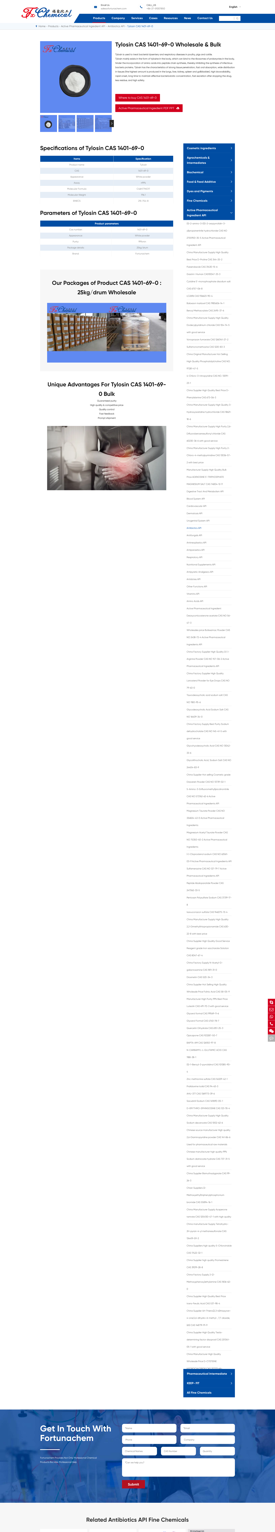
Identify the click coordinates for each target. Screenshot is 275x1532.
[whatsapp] (271, 1016)
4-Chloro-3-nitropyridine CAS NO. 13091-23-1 (208, 379)
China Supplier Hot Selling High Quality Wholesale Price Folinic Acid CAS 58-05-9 (208, 988)
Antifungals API (194, 535)
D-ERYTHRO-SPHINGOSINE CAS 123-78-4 (208, 1108)
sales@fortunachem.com (114, 8)
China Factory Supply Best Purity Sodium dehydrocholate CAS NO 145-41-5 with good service (208, 731)
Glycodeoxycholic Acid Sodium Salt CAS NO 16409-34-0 (207, 713)
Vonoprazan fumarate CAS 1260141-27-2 (207, 339)
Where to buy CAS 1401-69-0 (138, 97)
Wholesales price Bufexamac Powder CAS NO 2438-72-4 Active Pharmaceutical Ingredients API (208, 637)
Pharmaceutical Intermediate (207, 1373)
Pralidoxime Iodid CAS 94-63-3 (202, 1086)
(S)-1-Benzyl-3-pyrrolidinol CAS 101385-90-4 (209, 1068)
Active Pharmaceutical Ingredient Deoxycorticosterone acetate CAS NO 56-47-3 (209, 615)
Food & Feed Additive (201, 181)
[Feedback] (271, 1038)
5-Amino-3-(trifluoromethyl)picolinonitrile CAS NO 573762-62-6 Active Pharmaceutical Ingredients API (208, 796)
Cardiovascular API (196, 506)
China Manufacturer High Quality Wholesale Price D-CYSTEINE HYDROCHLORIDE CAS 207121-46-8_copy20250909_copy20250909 (204, 1365)
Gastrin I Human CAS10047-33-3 (203, 274)
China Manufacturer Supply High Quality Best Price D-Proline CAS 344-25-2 (207, 256)
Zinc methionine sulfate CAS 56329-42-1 (207, 1079)
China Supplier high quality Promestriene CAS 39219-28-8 (207, 1264)
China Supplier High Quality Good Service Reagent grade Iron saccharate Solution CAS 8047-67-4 (208, 948)
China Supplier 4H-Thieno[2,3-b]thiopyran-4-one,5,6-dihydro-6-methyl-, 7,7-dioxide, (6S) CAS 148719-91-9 (209, 1317)
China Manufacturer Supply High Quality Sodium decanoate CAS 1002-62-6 (207, 1119)
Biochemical (195, 172)
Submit (133, 1484)
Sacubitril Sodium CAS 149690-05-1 (205, 1101)
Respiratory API (194, 557)
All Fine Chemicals (199, 1392)
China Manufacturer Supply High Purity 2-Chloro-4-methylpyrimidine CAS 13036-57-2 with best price (209, 455)
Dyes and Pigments (200, 191)
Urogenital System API (198, 520)
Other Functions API (197, 586)
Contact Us (205, 18)
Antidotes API (194, 579)
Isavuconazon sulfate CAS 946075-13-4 (207, 912)
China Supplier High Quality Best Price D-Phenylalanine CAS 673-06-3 (208, 394)
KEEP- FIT (193, 1383)
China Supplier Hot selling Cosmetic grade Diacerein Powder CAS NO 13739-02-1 (208, 778)
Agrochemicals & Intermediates (198, 160)
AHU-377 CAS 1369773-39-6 (201, 1093)
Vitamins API (193, 593)
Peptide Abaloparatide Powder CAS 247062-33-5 (205, 887)
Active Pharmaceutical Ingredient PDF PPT (149, 108)
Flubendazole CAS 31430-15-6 (202, 266)
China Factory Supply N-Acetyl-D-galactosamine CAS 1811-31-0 (205, 966)
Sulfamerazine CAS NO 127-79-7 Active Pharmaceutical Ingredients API (206, 872)
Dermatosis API (194, 513)
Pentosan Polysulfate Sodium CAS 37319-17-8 (209, 901)
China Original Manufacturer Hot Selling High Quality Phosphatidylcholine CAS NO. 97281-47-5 (208, 361)
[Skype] (271, 1002)
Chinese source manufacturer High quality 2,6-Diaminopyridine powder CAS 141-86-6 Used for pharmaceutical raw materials (208, 1137)
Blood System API (196, 498)
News (187, 18)
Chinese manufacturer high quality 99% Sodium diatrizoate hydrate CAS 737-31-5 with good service (208, 1158)
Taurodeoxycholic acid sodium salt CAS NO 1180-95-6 (207, 699)
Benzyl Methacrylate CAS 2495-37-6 (205, 310)
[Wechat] (271, 1030)
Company (118, 18)
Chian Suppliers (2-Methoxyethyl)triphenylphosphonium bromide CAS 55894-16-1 (205, 1195)
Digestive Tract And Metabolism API (205, 491)
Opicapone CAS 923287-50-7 (202, 1035)
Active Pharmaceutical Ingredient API (83, 26)
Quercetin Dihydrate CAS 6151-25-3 (205, 1028)
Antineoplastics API (196, 542)
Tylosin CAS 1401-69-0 (140, 26)
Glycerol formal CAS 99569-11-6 (203, 1013)
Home (42, 26)
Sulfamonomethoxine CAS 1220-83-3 (206, 346)
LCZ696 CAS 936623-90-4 (200, 296)
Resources (171, 18)
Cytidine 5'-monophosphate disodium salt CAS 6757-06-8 (209, 285)
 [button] (40, 123)
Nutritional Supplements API (201, 564)
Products (99, 18)
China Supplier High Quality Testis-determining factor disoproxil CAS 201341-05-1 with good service (208, 1339)
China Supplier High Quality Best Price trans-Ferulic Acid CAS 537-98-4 (206, 1300)
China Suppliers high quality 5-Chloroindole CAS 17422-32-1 (209, 1249)
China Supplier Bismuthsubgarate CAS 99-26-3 (208, 1177)
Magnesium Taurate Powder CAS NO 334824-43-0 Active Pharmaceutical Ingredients (206, 818)
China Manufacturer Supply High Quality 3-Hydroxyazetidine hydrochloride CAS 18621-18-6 (209, 412)
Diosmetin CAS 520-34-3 (199, 977)
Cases (153, 18)
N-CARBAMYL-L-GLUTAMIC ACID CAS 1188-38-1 (207, 1054)
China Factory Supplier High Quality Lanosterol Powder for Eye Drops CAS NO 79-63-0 (208, 680)
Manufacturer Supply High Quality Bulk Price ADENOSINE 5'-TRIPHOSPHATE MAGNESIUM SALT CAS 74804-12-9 (207, 476)
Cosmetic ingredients (201, 148)
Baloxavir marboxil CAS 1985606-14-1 (205, 303)
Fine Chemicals (197, 200)
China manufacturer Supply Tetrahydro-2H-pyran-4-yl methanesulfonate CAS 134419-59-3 (207, 1231)
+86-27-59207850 (156, 8)
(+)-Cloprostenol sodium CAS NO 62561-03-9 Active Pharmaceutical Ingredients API (209, 858)
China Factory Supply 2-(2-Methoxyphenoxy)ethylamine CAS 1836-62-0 (209, 1281)
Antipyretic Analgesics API (200, 572)
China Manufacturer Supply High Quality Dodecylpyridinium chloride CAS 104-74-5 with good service (208, 325)
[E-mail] (271, 1009)
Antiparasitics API (196, 550)
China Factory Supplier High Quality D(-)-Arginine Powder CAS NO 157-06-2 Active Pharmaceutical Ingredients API (208, 658)
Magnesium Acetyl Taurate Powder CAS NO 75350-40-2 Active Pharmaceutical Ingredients (207, 839)
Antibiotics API (116, 26)
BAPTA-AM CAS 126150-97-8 (201, 1042)
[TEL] (271, 1023)
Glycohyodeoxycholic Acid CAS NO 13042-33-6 (209, 749)
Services (137, 18)
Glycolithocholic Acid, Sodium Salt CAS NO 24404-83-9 (209, 764)
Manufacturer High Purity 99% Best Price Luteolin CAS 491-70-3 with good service (207, 1003)
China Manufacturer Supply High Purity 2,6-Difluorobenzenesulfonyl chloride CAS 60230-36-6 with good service (209, 433)
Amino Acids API (195, 601)
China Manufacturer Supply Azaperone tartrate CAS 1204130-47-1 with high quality (209, 1213)
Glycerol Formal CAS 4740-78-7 (203, 1020)
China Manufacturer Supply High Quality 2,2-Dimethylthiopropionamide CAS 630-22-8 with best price (208, 926)
